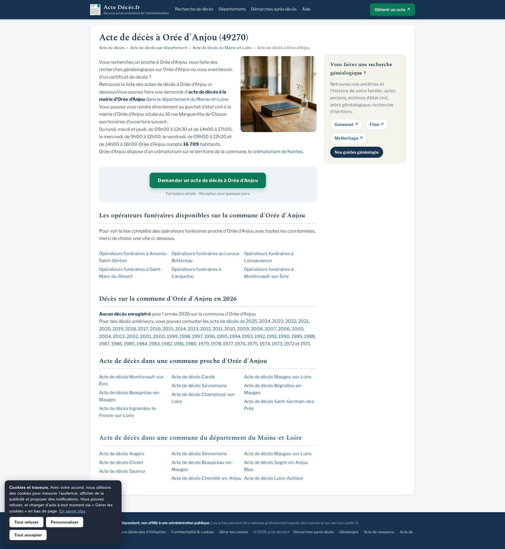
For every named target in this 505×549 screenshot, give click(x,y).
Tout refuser (26, 522)
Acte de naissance (379, 532)
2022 (290, 321)
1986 (116, 344)
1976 (240, 344)
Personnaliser (64, 522)
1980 (191, 344)
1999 (172, 336)
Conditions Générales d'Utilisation (137, 532)
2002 (132, 336)
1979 (203, 344)
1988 (309, 336)
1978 (216, 344)
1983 (154, 344)
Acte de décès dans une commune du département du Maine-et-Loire (200, 438)
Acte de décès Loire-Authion (273, 478)
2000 (159, 336)
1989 (296, 336)
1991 (272, 336)
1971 (305, 344)
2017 (143, 329)
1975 (252, 344)
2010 (229, 329)
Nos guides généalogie (357, 151)
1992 (260, 336)
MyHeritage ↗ (349, 138)
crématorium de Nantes (278, 151)
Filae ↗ (377, 124)
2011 (217, 329)
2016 (155, 329)
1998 (184, 336)
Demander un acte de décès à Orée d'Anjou (208, 180)
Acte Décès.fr (136, 9)
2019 (118, 329)
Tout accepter (28, 535)
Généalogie (348, 532)
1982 (167, 344)
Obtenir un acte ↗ (392, 9)
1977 (228, 344)
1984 (141, 344)
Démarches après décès (274, 8)
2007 (270, 329)
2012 (205, 329)
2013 (193, 329)
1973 (277, 344)
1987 (104, 344)
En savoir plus (72, 511)
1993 (247, 336)
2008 (257, 329)
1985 (129, 344)
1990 (284, 336)
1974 (265, 344)
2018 (130, 329)
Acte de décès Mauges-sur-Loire (278, 377)
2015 (167, 329)
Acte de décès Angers (121, 453)
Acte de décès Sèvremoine (199, 385)
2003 (119, 336)
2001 (145, 336)
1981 (179, 344)
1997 (197, 336)
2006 (284, 329)
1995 (222, 336)
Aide (306, 8)
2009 (243, 329)
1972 (289, 344)
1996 (209, 336)
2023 (277, 321)
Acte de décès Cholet (121, 462)
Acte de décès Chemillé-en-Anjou (206, 478)
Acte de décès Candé (193, 377)
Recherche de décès (194, 8)
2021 (303, 321)
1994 (234, 336)
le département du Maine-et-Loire (192, 99)
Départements (232, 8)
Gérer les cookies (233, 532)
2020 (105, 329)
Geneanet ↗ (346, 124)
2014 (180, 329)
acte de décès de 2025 (233, 321)
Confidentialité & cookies (192, 532)
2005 (298, 329)
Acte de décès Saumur (122, 471)
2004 (105, 336)
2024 (264, 321)
